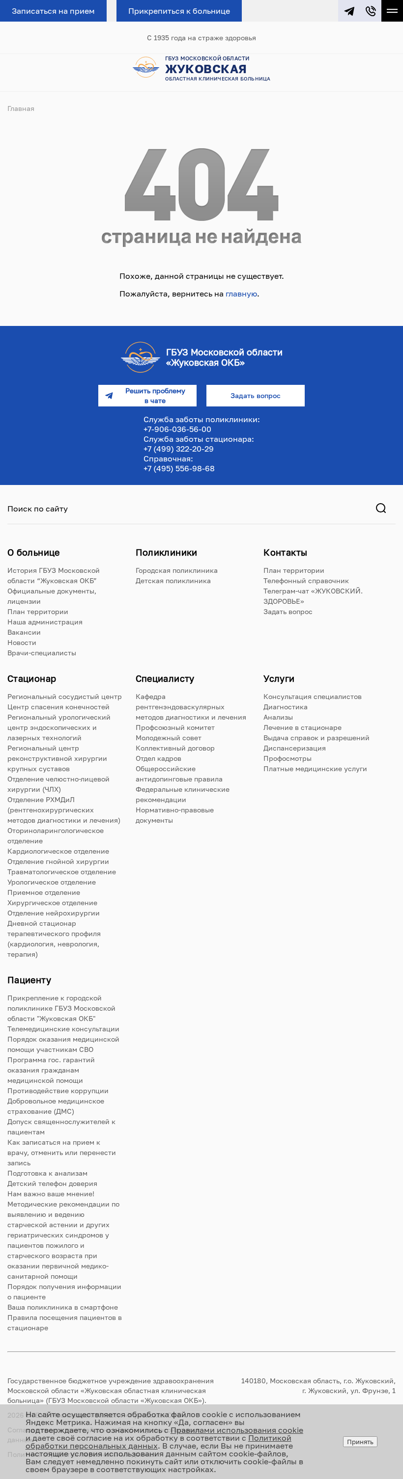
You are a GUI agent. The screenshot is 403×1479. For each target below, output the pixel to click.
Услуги (278, 678)
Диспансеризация (294, 748)
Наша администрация (45, 622)
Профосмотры (287, 758)
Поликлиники (167, 552)
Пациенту (29, 979)
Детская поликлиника (173, 580)
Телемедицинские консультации (63, 1028)
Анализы (278, 717)
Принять (360, 1442)
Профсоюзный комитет (175, 727)
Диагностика (285, 706)
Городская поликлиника (177, 570)
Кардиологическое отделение (58, 851)
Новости (21, 642)
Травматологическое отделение (61, 871)
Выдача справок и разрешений (316, 737)
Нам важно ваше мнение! (50, 1193)
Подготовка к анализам (47, 1173)
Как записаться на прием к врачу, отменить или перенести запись (61, 1152)
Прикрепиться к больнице (179, 11)
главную (241, 293)
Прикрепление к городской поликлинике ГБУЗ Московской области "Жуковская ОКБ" (61, 1008)
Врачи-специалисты (41, 652)
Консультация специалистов (312, 696)
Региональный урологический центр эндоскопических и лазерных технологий (59, 727)
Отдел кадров (158, 758)
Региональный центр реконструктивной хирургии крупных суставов (57, 758)
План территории (37, 611)
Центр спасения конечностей (58, 706)
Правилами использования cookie (237, 1430)
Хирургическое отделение (52, 902)
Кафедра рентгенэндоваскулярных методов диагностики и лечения (191, 706)
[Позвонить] (370, 11)
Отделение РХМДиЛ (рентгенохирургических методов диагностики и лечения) (63, 809)
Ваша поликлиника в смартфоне (62, 1307)
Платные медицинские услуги (315, 768)
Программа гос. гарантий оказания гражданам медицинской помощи (51, 1069)
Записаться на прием (53, 11)
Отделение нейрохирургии (53, 913)
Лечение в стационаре (302, 727)
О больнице (33, 552)
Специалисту (165, 678)
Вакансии (24, 632)
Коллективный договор (175, 748)
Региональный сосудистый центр (64, 696)
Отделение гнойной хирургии (58, 861)
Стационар (31, 678)
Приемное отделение (43, 892)
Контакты (285, 552)
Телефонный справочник (306, 580)
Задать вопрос (288, 611)
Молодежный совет (169, 737)
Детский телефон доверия (52, 1183)
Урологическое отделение (51, 882)
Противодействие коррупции (58, 1090)
